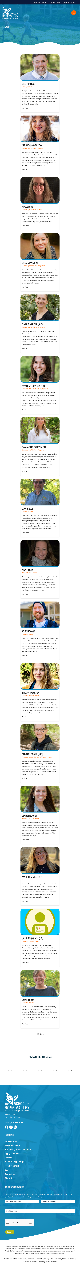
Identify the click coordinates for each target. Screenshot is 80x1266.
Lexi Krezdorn (29, 815)
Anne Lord (27, 570)
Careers (8, 1157)
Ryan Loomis (28, 631)
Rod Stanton (28, 84)
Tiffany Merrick (30, 692)
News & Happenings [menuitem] (14, 1162)
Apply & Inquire (12, 1153)
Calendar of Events (40, 2)
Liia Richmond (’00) (32, 145)
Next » (41, 1034)
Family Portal (55, 2)
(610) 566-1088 (16, 1122)
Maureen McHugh (32, 877)
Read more (25, 108)
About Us (9, 1178)
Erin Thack (28, 999)
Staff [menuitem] (7, 1170)
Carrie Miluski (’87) (32, 324)
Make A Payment (70, 2)
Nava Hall (27, 206)
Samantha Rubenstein (34, 447)
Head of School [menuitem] (12, 1166)
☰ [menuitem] (73, 12)
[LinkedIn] (15, 1127)
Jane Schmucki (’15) (32, 938)
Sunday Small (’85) (32, 754)
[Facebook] (6, 1127)
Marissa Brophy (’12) (33, 385)
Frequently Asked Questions (18, 1149)
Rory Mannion (30, 263)
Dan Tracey (28, 508)
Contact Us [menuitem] (10, 1174)
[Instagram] (11, 1127)
